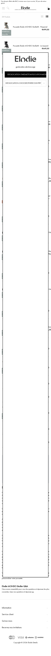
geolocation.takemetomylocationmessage (26, 74)
